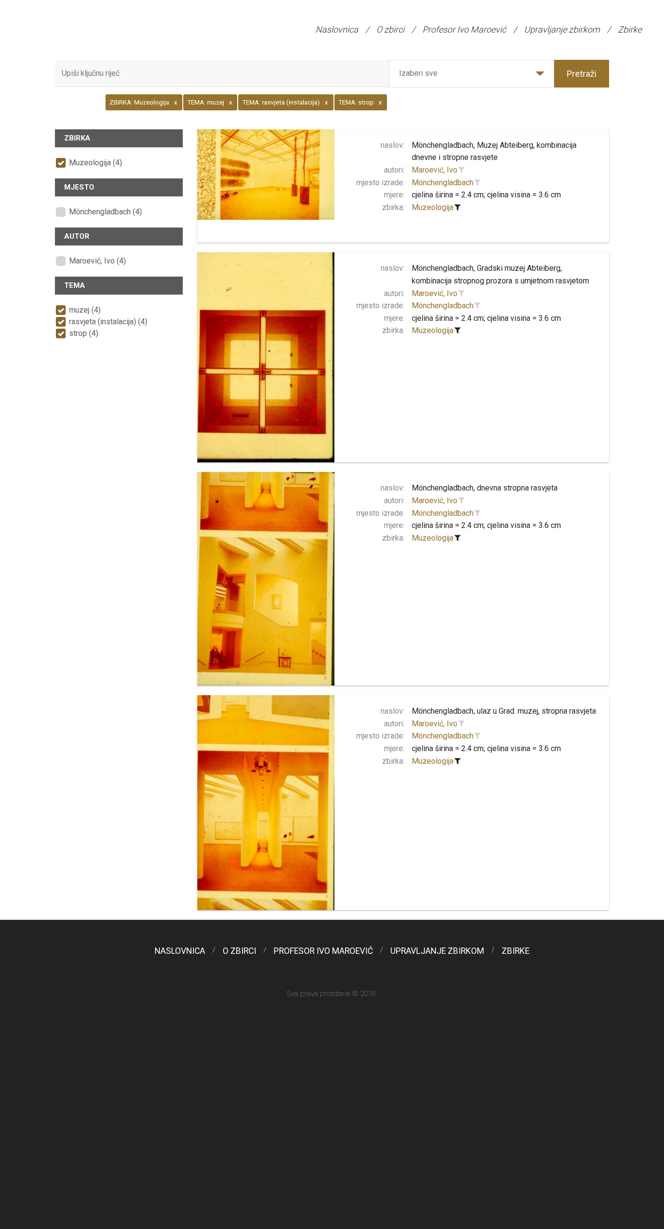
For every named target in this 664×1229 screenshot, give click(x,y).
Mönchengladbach (442, 182)
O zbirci (390, 29)
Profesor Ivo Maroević (464, 29)
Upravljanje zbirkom (562, 29)
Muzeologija (433, 207)
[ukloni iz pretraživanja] (458, 207)
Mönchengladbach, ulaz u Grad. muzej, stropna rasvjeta (504, 711)
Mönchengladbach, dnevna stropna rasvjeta (485, 487)
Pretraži (581, 74)
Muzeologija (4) (95, 162)
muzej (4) (85, 310)
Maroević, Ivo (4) (97, 260)
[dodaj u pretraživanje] (462, 170)
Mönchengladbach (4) (105, 211)
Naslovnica (336, 29)
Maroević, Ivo (434, 170)
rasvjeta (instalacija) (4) (108, 321)
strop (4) (83, 333)
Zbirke (630, 29)
